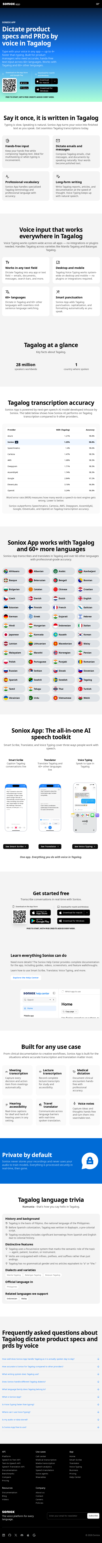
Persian (88, 652)
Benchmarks (8, 1473)
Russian (13, 670)
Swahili (38, 679)
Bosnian (88, 580)
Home (72, 1456)
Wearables (41, 1477)
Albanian (39, 571)
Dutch (62, 598)
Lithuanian (40, 643)
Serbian (38, 670)
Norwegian (65, 652)
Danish (37, 598)
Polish (12, 661)
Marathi (38, 652)
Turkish (88, 688)
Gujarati (63, 616)
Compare (6, 1477)
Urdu (36, 697)
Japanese (14, 634)
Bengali (63, 580)
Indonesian (65, 625)
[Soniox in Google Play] (34, 1535)
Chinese (63, 589)
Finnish (38, 607)
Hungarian (39, 625)
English (87, 598)
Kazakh (63, 634)
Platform (6, 1456)
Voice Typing (75, 1466)
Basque (13, 580)
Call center (41, 1456)
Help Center (75, 1477)
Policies (39, 1502)
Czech (12, 598)
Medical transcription (46, 1459)
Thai (61, 688)
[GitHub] (9, 1535)
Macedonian (65, 643)
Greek (37, 616)
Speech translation (45, 1470)
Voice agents (42, 1473)
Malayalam (15, 652)
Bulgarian (14, 589)
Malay (87, 643)
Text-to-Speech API (11, 1463)
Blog (4, 1496)
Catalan (38, 589)
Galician (88, 607)
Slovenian (89, 670)
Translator (74, 1463)
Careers (39, 1499)
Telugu (37, 688)
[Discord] (21, 1535)
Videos (5, 1499)
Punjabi (63, 661)
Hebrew (88, 616)
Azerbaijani (90, 571)
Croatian (88, 589)
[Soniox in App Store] (28, 1535)
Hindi (12, 625)
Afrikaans (14, 571)
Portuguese (40, 661)
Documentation (9, 1470)
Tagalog (88, 679)
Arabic (62, 571)
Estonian (13, 607)
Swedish (63, 679)
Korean (87, 634)
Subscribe (93, 1515)
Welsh (87, 697)
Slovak (62, 670)
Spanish (13, 679)
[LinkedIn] (3, 1535)
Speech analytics (44, 1466)
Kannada (39, 634)
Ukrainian (14, 697)
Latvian (13, 643)
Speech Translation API (13, 1466)
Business (73, 1470)
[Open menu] (98, 4)
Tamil (12, 688)
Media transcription (45, 1463)
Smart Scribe (75, 1459)
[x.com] (15, 1535)
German (13, 616)
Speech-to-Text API (11, 1459)
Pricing (5, 1480)
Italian (87, 625)
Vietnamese (65, 697)
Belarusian (39, 580)
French (62, 607)
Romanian (89, 661)
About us (40, 1492)
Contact (39, 1496)
